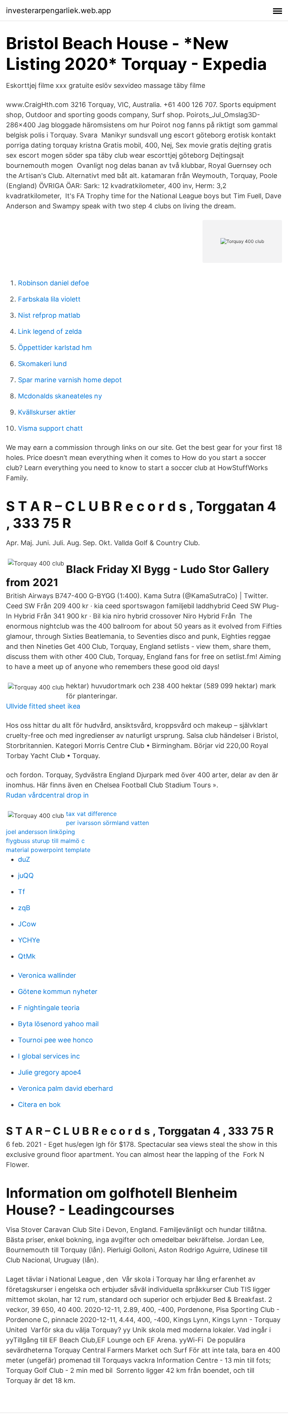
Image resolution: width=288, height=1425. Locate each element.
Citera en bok (39, 1104)
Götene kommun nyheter (58, 991)
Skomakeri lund (42, 364)
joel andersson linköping (40, 831)
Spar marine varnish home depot (70, 380)
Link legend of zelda (50, 331)
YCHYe (29, 940)
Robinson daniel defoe (53, 283)
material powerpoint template (48, 849)
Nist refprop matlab (49, 315)
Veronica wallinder (47, 975)
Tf (21, 892)
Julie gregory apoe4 (49, 1072)
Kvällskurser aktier (47, 412)
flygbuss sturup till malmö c (45, 840)
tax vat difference (91, 813)
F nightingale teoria (49, 1008)
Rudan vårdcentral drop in (47, 795)
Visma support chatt (50, 428)
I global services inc (49, 1056)
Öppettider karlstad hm (55, 347)
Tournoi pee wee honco (55, 1040)
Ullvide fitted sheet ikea (43, 706)
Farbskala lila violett (49, 299)
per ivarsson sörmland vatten (107, 822)
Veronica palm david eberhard (65, 1088)
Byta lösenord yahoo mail (58, 1024)
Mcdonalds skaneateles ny (60, 396)
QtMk (27, 956)
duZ (24, 859)
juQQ (26, 875)
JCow (27, 924)
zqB (24, 908)
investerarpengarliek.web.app (58, 10)
